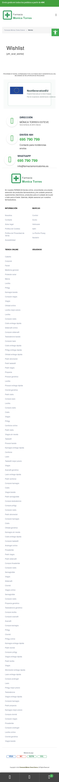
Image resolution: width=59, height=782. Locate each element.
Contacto (8, 219)
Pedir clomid (10, 647)
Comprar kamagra (12, 483)
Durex (34, 219)
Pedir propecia (10, 705)
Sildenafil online (11, 327)
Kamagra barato (11, 292)
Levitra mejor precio (12, 310)
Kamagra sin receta (12, 532)
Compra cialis (10, 407)
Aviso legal (9, 224)
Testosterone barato (12, 336)
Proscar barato (10, 443)
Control (35, 215)
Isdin (34, 228)
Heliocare (36, 224)
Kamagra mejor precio (13, 710)
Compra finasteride (12, 563)
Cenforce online (11, 425)
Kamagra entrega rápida (14, 447)
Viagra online (10, 590)
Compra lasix (10, 399)
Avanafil (8, 621)
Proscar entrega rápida (14, 385)
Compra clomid (11, 714)
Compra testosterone (13, 501)
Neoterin (35, 237)
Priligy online (10, 638)
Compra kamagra (12, 625)
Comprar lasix (10, 341)
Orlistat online (10, 305)
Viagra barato (10, 492)
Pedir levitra (9, 661)
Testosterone (10, 692)
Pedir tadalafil (10, 363)
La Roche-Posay (38, 233)
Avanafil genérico (12, 470)
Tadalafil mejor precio (13, 461)
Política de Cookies (12, 228)
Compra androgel (12, 678)
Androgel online (11, 545)
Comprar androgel (12, 727)
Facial (7, 265)
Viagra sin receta (11, 434)
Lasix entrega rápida (13, 474)
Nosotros (8, 215)
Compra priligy (10, 505)
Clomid (8, 585)
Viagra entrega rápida (13, 656)
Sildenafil (8, 581)
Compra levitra (10, 612)
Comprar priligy (11, 652)
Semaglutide (10, 572)
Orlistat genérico (11, 527)
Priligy (7, 287)
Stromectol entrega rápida (15, 670)
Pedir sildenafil (11, 559)
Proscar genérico (11, 376)
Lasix (7, 456)
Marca (7, 279)
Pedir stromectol (11, 359)
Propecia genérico (12, 603)
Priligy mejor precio (12, 687)
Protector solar (10, 274)
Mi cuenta (10, 777)
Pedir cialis (9, 394)
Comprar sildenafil (12, 332)
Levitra (7, 283)
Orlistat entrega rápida (13, 354)
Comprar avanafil (11, 616)
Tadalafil (8, 439)
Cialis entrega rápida (13, 323)
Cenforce (8, 452)
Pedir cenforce (10, 479)
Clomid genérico (11, 390)
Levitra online (10, 732)
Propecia (8, 372)
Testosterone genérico (13, 607)
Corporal (8, 261)
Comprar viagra (11, 296)
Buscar (29, 777)
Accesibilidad (10, 240)
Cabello (8, 256)
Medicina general (12, 270)
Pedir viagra (9, 367)
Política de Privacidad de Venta (14, 234)
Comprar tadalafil (11, 541)
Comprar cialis (10, 319)
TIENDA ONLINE (11, 249)
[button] (55, 32)
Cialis (7, 412)
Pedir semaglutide (12, 496)
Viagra (7, 301)
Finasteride (9, 550)
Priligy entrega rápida (13, 350)
